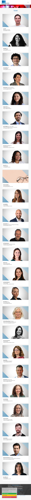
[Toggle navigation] (28, 2)
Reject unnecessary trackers (7, 497)
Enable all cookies (5, 493)
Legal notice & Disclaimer (22, 495)
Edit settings (5, 495)
